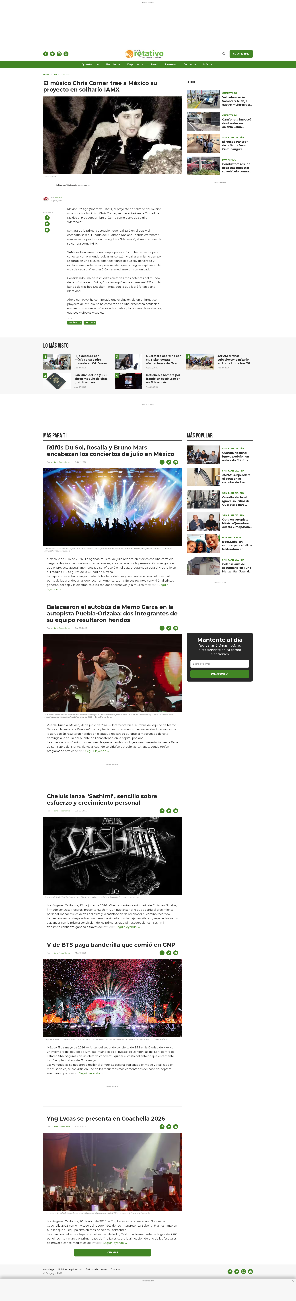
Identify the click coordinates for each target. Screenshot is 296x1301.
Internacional (232, 537)
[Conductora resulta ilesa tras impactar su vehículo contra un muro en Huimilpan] (203, 165)
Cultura (188, 64)
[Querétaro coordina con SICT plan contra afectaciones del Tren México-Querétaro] (128, 361)
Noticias (111, 64)
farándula (74, 322)
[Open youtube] (66, 53)
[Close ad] (293, 1281)
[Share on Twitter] (47, 223)
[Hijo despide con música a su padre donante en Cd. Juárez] (57, 361)
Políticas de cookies (96, 1269)
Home (46, 74)
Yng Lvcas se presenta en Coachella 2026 (106, 1118)
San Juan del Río (233, 137)
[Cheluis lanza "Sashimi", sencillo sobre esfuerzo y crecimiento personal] (112, 855)
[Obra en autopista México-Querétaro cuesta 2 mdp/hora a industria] (203, 521)
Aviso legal (49, 1269)
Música (66, 74)
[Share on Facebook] (47, 217)
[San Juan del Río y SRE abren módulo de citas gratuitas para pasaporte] (57, 380)
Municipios (229, 160)
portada (90, 322)
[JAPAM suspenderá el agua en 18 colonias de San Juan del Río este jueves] (203, 476)
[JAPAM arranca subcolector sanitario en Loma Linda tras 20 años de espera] (200, 361)
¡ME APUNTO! (219, 673)
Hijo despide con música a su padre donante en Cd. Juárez (90, 359)
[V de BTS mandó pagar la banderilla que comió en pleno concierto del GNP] (112, 997)
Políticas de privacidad (70, 1269)
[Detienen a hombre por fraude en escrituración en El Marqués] (128, 380)
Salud (154, 64)
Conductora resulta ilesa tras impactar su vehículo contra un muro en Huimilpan (236, 171)
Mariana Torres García (60, 462)
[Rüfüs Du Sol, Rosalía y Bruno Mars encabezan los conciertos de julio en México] (112, 507)
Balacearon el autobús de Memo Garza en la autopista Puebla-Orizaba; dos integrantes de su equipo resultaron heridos (112, 613)
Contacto (116, 1269)
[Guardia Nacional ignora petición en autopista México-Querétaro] (203, 454)
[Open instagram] (59, 53)
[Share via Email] (47, 230)
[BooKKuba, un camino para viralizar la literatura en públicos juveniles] (203, 543)
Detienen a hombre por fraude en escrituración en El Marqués (163, 378)
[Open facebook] (45, 53)
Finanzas (170, 64)
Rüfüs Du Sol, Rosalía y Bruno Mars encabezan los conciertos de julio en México (110, 450)
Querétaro (88, 64)
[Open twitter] (52, 53)
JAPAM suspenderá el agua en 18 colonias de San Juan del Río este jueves (236, 482)
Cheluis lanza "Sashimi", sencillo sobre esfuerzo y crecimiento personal (102, 799)
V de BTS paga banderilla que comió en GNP (111, 944)
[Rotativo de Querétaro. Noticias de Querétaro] (144, 53)
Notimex (58, 197)
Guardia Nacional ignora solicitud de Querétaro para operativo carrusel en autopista (236, 505)
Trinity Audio (71, 185)
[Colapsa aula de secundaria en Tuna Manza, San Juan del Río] (203, 565)
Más (206, 64)
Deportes (133, 64)
